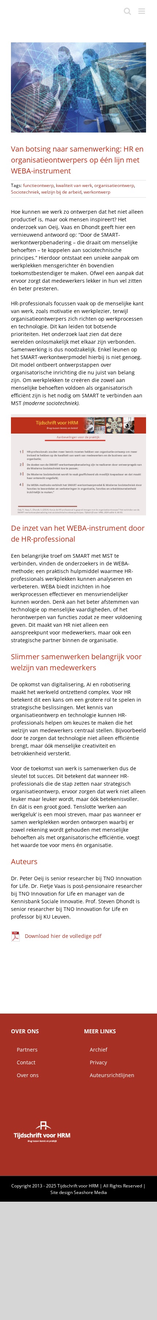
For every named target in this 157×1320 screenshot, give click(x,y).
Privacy (95, 1062)
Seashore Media (90, 1192)
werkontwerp (97, 192)
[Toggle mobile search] (127, 11)
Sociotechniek (25, 192)
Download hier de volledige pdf (63, 935)
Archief (95, 1049)
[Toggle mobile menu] (142, 11)
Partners (24, 1049)
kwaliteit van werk (74, 185)
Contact (23, 1062)
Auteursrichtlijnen (109, 1075)
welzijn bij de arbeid (61, 192)
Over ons (25, 1075)
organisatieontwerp (114, 185)
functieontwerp (38, 185)
